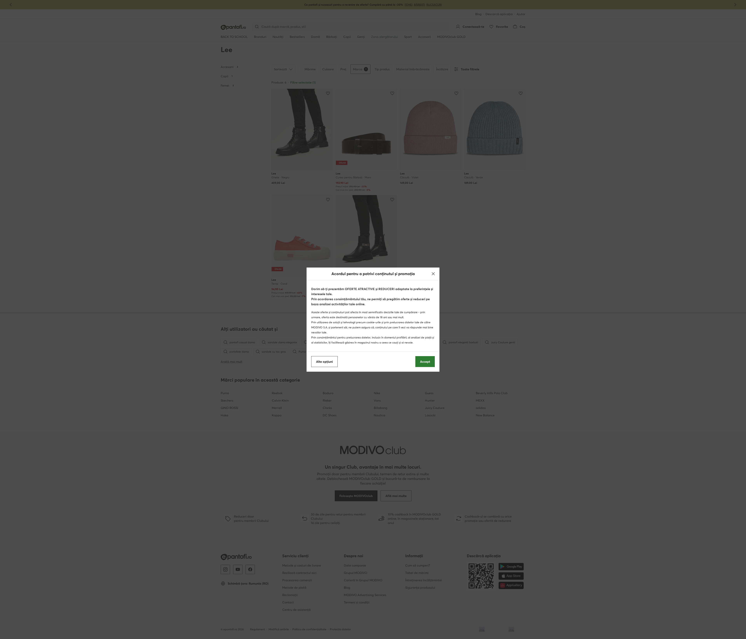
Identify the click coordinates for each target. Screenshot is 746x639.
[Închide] (433, 273)
